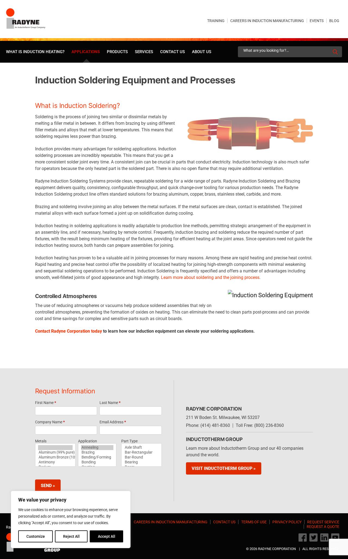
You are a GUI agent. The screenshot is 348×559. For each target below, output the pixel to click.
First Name (45, 402)
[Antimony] (55, 462)
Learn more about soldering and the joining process (210, 277)
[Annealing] (97, 447)
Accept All (106, 536)
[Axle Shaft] (141, 447)
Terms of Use (254, 522)
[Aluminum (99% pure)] (55, 452)
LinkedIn (324, 537)
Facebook (303, 537)
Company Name (50, 422)
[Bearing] (141, 462)
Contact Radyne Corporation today (68, 331)
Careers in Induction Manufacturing (267, 21)
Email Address (113, 422)
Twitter (313, 537)
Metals (40, 441)
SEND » (48, 485)
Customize (35, 536)
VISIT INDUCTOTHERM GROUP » (224, 468)
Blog (334, 21)
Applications (86, 51)
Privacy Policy (287, 522)
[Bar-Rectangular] (141, 452)
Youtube (335, 537)
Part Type (129, 441)
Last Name (110, 402)
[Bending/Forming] (97, 457)
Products (117, 51)
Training (216, 21)
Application (87, 441)
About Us (201, 51)
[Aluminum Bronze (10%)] (55, 457)
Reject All (71, 536)
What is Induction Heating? (35, 51)
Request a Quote (323, 526)
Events (317, 21)
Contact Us (172, 51)
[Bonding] (97, 462)
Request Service (323, 522)
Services (144, 51)
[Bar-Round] (141, 457)
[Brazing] (97, 452)
